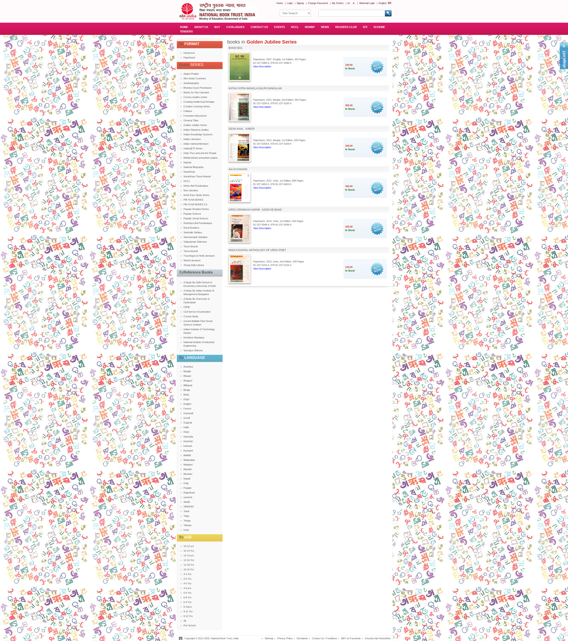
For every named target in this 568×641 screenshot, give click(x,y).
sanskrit (187, 497)
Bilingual (187, 385)
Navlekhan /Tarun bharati (197, 176)
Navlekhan (189, 171)
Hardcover (189, 53)
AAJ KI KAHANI (238, 169)
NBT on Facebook (351, 638)
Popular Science (192, 213)
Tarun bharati (190, 246)
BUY (217, 27)
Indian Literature (192, 139)
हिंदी (389, 3)
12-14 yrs (188, 555)
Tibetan (187, 525)
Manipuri (188, 464)
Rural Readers (191, 227)
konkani (187, 446)
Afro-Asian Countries (194, 78)
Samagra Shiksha (193, 350)
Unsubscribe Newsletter (378, 638)
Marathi (187, 469)
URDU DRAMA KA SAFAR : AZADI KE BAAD (255, 209)
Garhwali (188, 413)
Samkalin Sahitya (192, 232)
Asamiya (188, 366)
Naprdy (187, 162)
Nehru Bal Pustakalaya (195, 185)
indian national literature (196, 143)
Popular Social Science (195, 218)
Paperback (189, 57)
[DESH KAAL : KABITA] (240, 160)
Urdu (186, 530)
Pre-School (189, 625)
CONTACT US (259, 27)
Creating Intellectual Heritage (198, 101)
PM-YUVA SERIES (193, 199)
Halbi (186, 427)
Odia (186, 483)
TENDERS (186, 31)
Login (290, 3)
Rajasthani (189, 492)
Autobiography (191, 83)
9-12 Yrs (188, 616)
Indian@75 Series (193, 148)
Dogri (186, 399)
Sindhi (186, 502)
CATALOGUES (235, 27)
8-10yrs (187, 606)
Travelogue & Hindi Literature (199, 255)
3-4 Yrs (187, 574)
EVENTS (279, 27)
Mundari (187, 474)
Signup (300, 3)
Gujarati (187, 422)
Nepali (186, 478)
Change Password (318, 3)
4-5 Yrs (187, 583)
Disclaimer (302, 638)
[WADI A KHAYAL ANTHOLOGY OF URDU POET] (240, 281)
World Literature (192, 260)
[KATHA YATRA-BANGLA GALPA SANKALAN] (240, 119)
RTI (365, 27)
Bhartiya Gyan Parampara (197, 87)
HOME (184, 27)
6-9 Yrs (187, 602)
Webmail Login (367, 3)
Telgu (186, 516)
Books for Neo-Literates (196, 92)
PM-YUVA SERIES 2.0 (195, 204)
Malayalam (189, 460)
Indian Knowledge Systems (198, 134)
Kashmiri (188, 441)
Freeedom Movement (195, 115)
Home (279, 3)
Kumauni (188, 450)
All (184, 620)
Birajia (186, 390)
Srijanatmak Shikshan (195, 241)
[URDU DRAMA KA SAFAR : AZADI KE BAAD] (240, 241)
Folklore (187, 111)
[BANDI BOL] (240, 79)
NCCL (295, 27)
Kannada (188, 436)
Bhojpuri (187, 380)
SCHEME (379, 27)
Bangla (187, 371)
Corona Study (190, 316)
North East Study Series (196, 195)
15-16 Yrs (188, 569)
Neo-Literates (190, 190)
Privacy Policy (285, 638)
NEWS (325, 27)
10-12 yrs (188, 546)
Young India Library (193, 265)
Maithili (187, 455)
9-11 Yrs (188, 611)
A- (354, 3)
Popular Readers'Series (196, 209)
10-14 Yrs (188, 550)
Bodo (186, 394)
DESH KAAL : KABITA (242, 128)
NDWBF (310, 27)
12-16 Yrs (188, 560)
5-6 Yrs (187, 592)
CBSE (186, 307)
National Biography (193, 167)
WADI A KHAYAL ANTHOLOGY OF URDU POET (257, 250)
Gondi (186, 418)
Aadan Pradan (191, 73)
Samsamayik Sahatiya (195, 237)
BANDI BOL (236, 48)
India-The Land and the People (199, 153)
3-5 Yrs (187, 578)
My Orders (338, 3)
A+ (348, 3)
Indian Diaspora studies (196, 129)
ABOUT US (201, 27)
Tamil (186, 511)
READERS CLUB (346, 27)
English (383, 3)
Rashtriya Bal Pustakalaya (197, 223)
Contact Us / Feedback (324, 638)
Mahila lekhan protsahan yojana (200, 157)
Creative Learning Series (196, 106)
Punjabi (187, 488)
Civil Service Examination (197, 311)
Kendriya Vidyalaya (193, 337)
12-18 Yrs (188, 564)
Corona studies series (195, 97)
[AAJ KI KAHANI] (240, 200)
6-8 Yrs (187, 597)
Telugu (187, 520)
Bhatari (187, 376)
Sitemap (269, 638)
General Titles (191, 120)
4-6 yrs (187, 588)
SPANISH (188, 506)
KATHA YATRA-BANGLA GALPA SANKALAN (255, 88)
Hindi (186, 432)
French (187, 408)
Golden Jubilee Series (195, 125)
